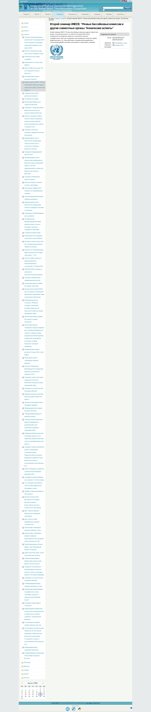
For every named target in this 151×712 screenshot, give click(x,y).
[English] (122, 1)
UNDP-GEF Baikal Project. (78, 703)
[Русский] (126, 1)
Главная (26, 14)
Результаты (72, 14)
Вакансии (85, 14)
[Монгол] (124, 1)
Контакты (120, 14)
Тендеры (97, 14)
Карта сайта (24, 1)
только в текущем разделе (111, 10)
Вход (130, 0)
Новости (48, 14)
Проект (37, 14)
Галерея (109, 14)
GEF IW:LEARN (64, 703)
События (60, 14)
